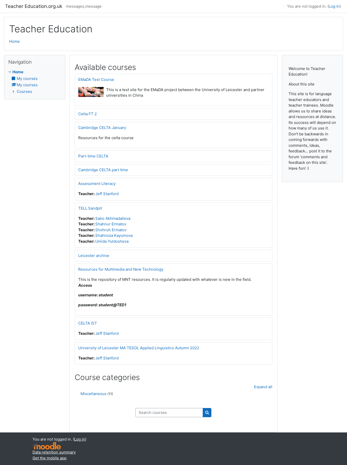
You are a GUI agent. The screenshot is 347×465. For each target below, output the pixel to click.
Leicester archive (93, 255)
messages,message (84, 6)
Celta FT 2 (87, 113)
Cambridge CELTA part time (103, 169)
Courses (24, 91)
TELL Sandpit (90, 208)
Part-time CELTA (93, 156)
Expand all (263, 386)
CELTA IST (87, 323)
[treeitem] (34, 81)
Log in (334, 6)
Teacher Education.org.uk (33, 6)
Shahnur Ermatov (110, 224)
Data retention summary (54, 452)
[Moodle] (47, 445)
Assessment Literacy (97, 183)
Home (14, 41)
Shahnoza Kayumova (114, 235)
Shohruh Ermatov (111, 229)
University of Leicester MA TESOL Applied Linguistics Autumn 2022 (138, 347)
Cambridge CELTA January (102, 127)
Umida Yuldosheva (112, 241)
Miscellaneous (93, 393)
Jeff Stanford (107, 193)
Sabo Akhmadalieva (112, 218)
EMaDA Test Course (96, 79)
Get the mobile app (50, 458)
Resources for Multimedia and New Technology (120, 269)
